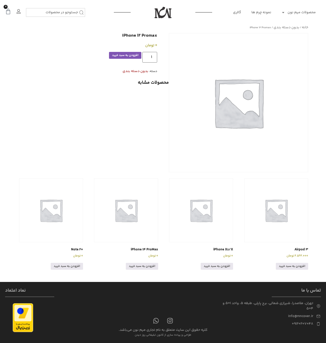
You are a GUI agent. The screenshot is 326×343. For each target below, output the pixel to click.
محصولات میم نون (302, 12)
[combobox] (55, 12)
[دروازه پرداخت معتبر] (23, 331)
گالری (237, 12)
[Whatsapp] (156, 320)
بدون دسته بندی (286, 27)
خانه (305, 27)
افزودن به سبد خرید (125, 55)
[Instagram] (170, 320)
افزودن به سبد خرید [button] (292, 266)
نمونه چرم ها (261, 12)
